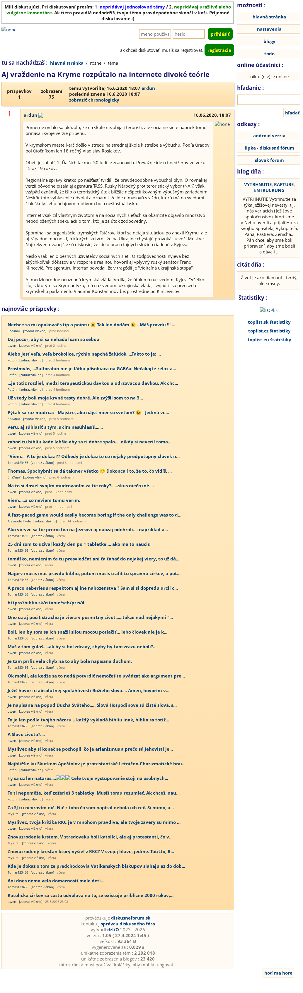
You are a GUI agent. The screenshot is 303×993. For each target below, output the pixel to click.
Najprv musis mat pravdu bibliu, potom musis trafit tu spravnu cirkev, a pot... (94, 573)
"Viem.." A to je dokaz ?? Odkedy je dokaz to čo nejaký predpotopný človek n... (94, 456)
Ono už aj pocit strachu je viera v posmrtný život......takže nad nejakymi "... (90, 617)
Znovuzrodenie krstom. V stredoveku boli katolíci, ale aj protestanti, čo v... (90, 837)
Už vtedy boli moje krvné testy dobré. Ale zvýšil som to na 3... (75, 398)
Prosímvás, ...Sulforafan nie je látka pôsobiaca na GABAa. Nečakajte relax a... (92, 368)
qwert (12, 345)
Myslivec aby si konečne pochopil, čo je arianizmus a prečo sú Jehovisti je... (90, 749)
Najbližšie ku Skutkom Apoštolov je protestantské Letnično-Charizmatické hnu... (96, 763)
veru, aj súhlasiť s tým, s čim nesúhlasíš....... (55, 427)
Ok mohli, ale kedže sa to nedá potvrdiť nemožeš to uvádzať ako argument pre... (96, 676)
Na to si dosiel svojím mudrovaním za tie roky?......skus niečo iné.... (81, 485)
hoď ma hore (278, 973)
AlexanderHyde (19, 521)
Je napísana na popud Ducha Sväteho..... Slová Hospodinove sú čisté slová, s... (92, 705)
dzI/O (113, 929)
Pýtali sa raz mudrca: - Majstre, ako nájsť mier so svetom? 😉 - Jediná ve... (88, 412)
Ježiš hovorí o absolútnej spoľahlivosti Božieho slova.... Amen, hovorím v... (88, 690)
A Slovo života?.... (26, 734)
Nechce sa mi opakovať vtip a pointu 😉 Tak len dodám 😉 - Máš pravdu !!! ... (91, 324)
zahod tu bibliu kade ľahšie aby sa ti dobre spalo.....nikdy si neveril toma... (89, 442)
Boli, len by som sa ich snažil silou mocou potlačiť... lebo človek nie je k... (87, 632)
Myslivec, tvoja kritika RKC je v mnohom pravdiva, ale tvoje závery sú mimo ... (94, 822)
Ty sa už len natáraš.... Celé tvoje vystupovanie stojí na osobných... (88, 778)
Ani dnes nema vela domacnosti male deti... (56, 881)
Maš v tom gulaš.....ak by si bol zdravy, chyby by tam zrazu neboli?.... (83, 646)
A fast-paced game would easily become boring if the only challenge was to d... (94, 515)
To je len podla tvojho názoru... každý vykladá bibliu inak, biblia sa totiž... (88, 720)
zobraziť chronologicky (94, 100)
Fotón (12, 360)
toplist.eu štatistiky (269, 339)
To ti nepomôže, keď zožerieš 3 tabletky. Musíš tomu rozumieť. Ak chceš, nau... (94, 793)
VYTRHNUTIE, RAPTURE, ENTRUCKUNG (269, 187)
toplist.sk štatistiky (269, 322)
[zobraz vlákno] (35, 331)
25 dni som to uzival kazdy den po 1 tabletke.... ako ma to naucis (79, 544)
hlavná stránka (67, 63)
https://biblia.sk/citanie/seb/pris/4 (46, 603)
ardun (148, 88)
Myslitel (13, 814)
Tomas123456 (18, 462)
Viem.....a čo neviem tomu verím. (44, 500)
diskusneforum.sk (130, 918)
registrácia (219, 50)
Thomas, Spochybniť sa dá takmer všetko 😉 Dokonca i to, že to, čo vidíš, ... (90, 471)
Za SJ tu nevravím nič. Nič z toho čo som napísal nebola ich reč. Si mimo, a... (91, 807)
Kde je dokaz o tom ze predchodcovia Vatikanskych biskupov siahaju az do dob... (96, 866)
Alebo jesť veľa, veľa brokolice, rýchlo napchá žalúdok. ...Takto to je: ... (84, 354)
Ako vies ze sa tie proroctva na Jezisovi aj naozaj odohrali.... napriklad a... (88, 529)
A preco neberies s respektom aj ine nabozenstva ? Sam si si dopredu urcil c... (93, 588)
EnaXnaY (14, 331)
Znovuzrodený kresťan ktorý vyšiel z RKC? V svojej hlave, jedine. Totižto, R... (91, 851)
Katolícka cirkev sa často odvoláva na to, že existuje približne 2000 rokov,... (90, 895)
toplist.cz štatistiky (269, 331)
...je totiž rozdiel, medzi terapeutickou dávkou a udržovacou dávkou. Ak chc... (93, 383)
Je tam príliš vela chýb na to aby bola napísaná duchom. (70, 661)
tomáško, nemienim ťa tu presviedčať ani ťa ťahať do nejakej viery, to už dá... (93, 559)
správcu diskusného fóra (128, 924)
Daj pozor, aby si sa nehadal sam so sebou (53, 339)
